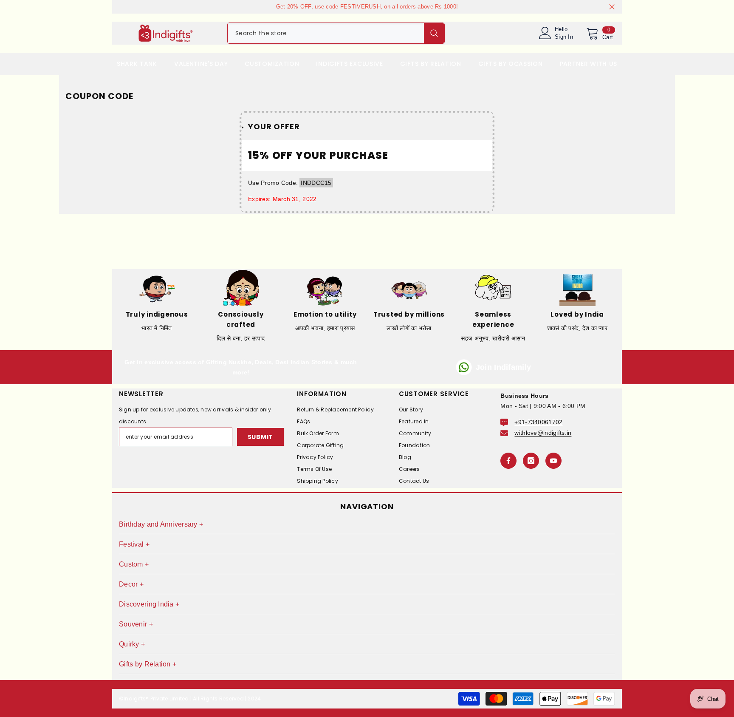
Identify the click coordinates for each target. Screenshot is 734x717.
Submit (260, 437)
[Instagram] (531, 461)
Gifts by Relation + (147, 664)
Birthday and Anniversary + (161, 524)
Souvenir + (136, 624)
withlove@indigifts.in (542, 432)
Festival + (134, 544)
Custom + (134, 564)
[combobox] (326, 33)
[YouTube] (553, 461)
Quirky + (132, 644)
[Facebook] (508, 461)
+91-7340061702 (538, 422)
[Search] (336, 33)
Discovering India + (149, 604)
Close (611, 7)
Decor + (131, 584)
